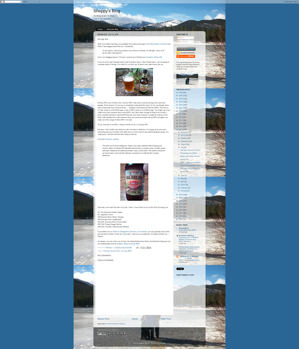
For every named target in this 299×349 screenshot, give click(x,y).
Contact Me (126, 29)
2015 (181, 126)
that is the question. (103, 19)
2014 (181, 129)
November (185, 135)
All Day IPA (184, 159)
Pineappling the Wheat (188, 153)
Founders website (112, 139)
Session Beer (115, 251)
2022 (181, 105)
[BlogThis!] (143, 248)
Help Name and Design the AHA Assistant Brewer (188, 250)
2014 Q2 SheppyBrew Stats (190, 165)
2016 (181, 123)
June (183, 175)
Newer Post (103, 319)
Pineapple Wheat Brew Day (190, 168)
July (182, 147)
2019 (181, 114)
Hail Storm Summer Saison (190, 150)
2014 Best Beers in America (157, 44)
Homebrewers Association (189, 247)
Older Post (165, 319)
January (184, 191)
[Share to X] (146, 248)
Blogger (163, 343)
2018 (181, 117)
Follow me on (184, 56)
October (184, 138)
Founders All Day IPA (154, 57)
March (183, 185)
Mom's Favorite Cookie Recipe (189, 260)
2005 (181, 219)
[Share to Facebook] (148, 248)
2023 (181, 102)
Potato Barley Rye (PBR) (187, 230)
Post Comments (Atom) (116, 324)
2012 (181, 198)
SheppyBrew (184, 228)
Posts (181, 38)
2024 (181, 99)
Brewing (106, 251)
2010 (181, 204)
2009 (181, 207)
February (184, 188)
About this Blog (112, 29)
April (183, 181)
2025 (181, 95)
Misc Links (139, 29)
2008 (181, 210)
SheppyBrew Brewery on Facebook (133, 232)
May (182, 178)
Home (100, 29)
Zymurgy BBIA (126, 251)
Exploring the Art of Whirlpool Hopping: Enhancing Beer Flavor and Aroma (188, 239)
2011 (181, 201)
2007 (181, 213)
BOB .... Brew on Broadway (190, 162)
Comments (183, 41)
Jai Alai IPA (184, 171)
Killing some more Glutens (190, 156)
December (185, 132)
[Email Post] (137, 247)
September (185, 141)
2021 (181, 108)
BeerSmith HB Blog (186, 236)
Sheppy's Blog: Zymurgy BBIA (128, 244)
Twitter (114, 232)
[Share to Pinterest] (150, 248)
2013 (181, 195)
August (183, 144)
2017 (181, 120)
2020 (181, 111)
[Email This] (141, 248)
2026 (181, 92)
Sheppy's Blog (106, 10)
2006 (181, 216)
